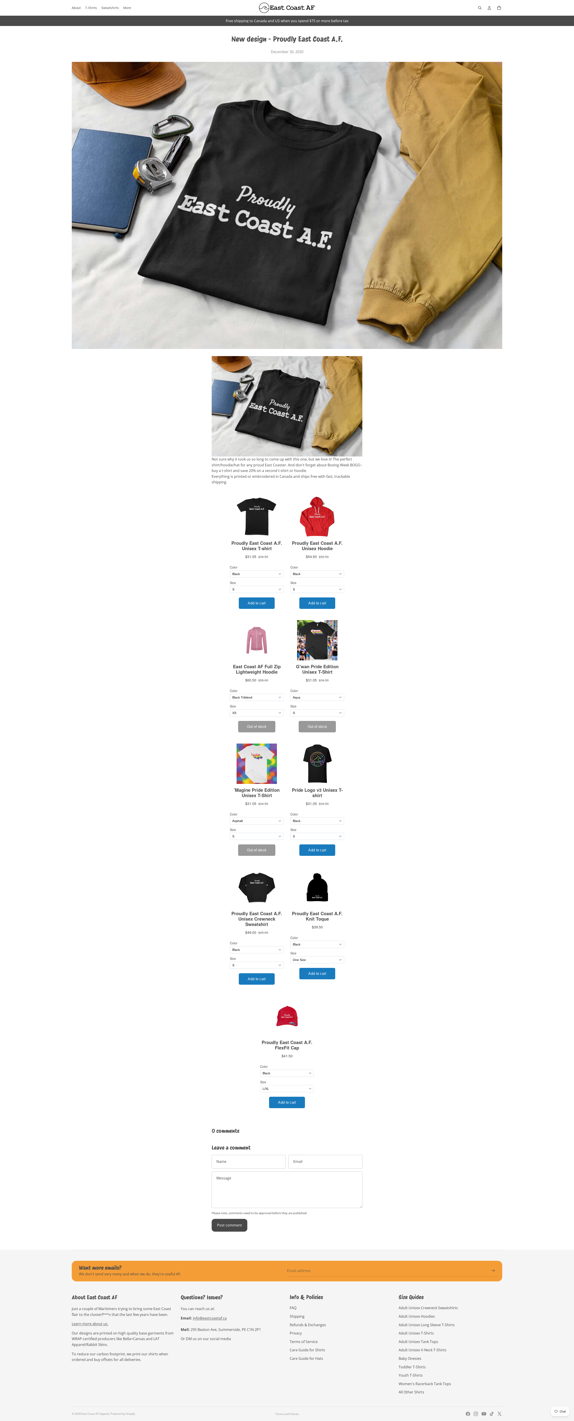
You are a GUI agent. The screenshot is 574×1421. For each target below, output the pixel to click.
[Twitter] (499, 1414)
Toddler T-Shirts (412, 1367)
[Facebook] (468, 1414)
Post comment (229, 1225)
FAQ (293, 1307)
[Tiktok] (491, 1414)
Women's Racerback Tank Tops (425, 1383)
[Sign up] (493, 1270)
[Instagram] (475, 1414)
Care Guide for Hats (306, 1358)
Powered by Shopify (123, 1414)
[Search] (480, 8)
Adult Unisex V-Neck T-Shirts (422, 1349)
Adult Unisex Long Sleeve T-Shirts (427, 1324)
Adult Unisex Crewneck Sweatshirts (428, 1307)
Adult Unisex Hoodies (417, 1316)
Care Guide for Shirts (307, 1349)
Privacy (296, 1333)
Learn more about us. (90, 1323)
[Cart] (499, 8)
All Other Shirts (411, 1392)
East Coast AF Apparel (95, 1414)
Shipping (297, 1316)
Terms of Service (304, 1341)
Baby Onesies (410, 1358)
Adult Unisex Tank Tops (418, 1341)
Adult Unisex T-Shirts (416, 1333)
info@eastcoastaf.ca (210, 1318)
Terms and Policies (287, 1414)
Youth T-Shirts (411, 1375)
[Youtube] (484, 1414)
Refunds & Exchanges (308, 1324)
